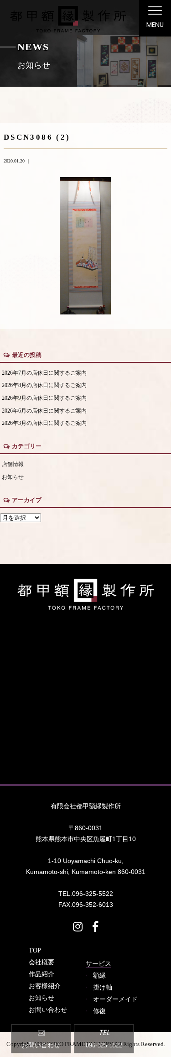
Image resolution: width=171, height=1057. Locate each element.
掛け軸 (102, 987)
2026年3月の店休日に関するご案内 (44, 423)
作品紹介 (41, 974)
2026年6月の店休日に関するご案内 (44, 411)
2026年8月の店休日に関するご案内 (44, 385)
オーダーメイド (115, 999)
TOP (35, 950)
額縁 (99, 975)
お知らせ (13, 477)
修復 (99, 1011)
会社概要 (41, 962)
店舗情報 (13, 464)
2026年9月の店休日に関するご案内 (44, 398)
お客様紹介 (45, 985)
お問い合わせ (48, 1009)
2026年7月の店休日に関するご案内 (44, 373)
